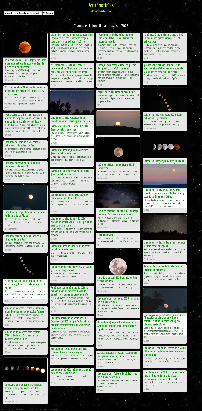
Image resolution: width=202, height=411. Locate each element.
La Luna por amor (105, 234)
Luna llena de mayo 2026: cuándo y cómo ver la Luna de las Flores (25, 213)
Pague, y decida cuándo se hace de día (116, 91)
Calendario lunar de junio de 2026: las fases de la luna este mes (69, 151)
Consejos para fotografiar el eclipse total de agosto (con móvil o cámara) (117, 66)
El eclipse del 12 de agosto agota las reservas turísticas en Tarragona (69, 350)
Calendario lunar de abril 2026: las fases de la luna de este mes (70, 247)
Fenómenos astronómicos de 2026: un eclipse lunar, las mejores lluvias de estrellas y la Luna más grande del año (70, 291)
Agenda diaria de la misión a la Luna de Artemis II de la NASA (163, 268)
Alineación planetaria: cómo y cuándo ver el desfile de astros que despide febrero (25, 309)
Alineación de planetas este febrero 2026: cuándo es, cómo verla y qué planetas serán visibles (22, 335)
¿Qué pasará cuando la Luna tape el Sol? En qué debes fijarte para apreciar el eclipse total (163, 38)
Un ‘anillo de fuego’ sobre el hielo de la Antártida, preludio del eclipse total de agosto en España (116, 326)
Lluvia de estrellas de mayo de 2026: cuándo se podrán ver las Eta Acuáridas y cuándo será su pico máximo (164, 193)
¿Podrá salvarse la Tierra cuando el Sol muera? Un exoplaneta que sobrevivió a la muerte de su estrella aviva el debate (25, 118)
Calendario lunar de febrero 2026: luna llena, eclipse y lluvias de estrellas (23, 386)
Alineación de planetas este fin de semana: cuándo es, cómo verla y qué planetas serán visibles (162, 321)
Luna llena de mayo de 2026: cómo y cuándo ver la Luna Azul (22, 164)
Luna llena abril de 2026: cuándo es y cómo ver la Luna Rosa (23, 237)
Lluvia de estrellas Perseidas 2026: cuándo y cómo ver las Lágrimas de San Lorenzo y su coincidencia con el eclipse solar (71, 123)
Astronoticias (101, 5)
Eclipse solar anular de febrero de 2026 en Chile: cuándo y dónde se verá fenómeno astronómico (165, 351)
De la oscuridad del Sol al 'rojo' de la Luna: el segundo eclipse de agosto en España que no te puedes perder (25, 63)
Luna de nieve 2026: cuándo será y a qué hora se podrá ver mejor (71, 371)
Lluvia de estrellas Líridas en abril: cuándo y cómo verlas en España (164, 244)
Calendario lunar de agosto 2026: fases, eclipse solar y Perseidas (163, 116)
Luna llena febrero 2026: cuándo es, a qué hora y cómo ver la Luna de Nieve (164, 373)
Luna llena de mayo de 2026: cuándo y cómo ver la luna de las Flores (69, 196)
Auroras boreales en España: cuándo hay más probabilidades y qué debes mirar (117, 354)
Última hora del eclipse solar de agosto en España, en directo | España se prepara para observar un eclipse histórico (72, 38)
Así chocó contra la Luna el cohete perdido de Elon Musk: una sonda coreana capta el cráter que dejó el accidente (71, 68)
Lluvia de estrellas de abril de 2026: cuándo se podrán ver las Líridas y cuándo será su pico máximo (71, 222)
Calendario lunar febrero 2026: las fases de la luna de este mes (117, 375)
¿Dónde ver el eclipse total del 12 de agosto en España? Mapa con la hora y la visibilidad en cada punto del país (163, 68)
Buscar (49, 13)
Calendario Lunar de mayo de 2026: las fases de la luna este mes (70, 172)
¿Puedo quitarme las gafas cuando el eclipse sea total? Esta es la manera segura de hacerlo (115, 38)
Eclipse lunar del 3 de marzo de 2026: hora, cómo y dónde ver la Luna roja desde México (25, 284)
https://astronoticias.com (101, 11)
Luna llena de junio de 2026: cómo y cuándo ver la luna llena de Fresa (22, 143)
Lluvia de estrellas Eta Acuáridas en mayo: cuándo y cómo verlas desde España (118, 212)
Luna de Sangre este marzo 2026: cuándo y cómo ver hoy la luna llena (71, 268)
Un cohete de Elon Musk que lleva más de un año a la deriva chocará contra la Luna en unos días (25, 91)
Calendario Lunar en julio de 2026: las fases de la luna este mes (69, 127)
